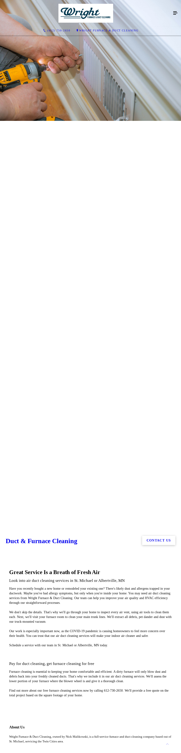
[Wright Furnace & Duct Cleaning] (86, 13)
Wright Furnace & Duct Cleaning (108, 30)
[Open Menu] (175, 13)
